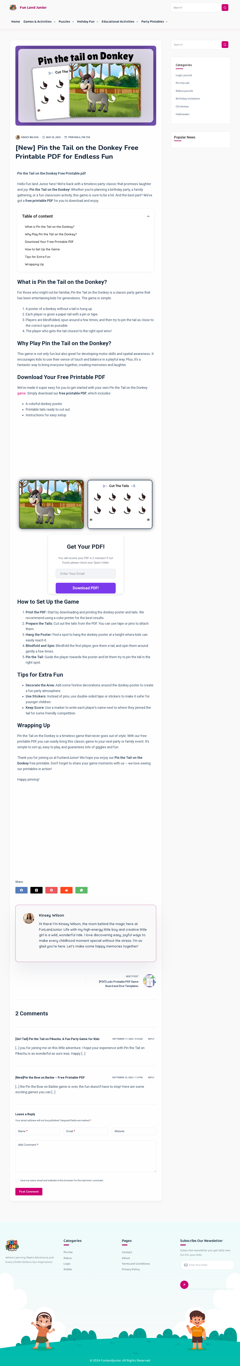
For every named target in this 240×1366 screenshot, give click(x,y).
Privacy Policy (131, 1269)
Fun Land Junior (33, 8)
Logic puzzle (184, 75)
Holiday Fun (85, 21)
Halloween (182, 114)
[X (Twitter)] (36, 890)
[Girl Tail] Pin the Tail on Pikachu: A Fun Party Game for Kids (57, 1039)
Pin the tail (182, 83)
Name (23, 1131)
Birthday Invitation (188, 98)
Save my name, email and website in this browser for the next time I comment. (62, 1180)
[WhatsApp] (81, 890)
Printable (74, 137)
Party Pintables (152, 21)
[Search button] (225, 7)
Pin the (86, 137)
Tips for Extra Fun (37, 257)
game (21, 393)
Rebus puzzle (184, 91)
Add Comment (28, 1144)
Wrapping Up (34, 264)
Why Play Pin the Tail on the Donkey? (51, 234)
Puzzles (64, 21)
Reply (151, 1039)
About (126, 1258)
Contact (127, 1252)
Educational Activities (118, 21)
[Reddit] (66, 890)
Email (70, 1131)
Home (15, 21)
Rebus (68, 1258)
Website (119, 1131)
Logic (67, 1263)
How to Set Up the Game (42, 249)
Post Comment (29, 1191)
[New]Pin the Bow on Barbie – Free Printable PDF (50, 1077)
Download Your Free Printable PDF (49, 242)
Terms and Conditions (136, 1263)
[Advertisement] (85, 448)
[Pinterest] (51, 890)
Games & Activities (37, 21)
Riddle (68, 1269)
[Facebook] (21, 890)
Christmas (182, 106)
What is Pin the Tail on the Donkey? (49, 227)
